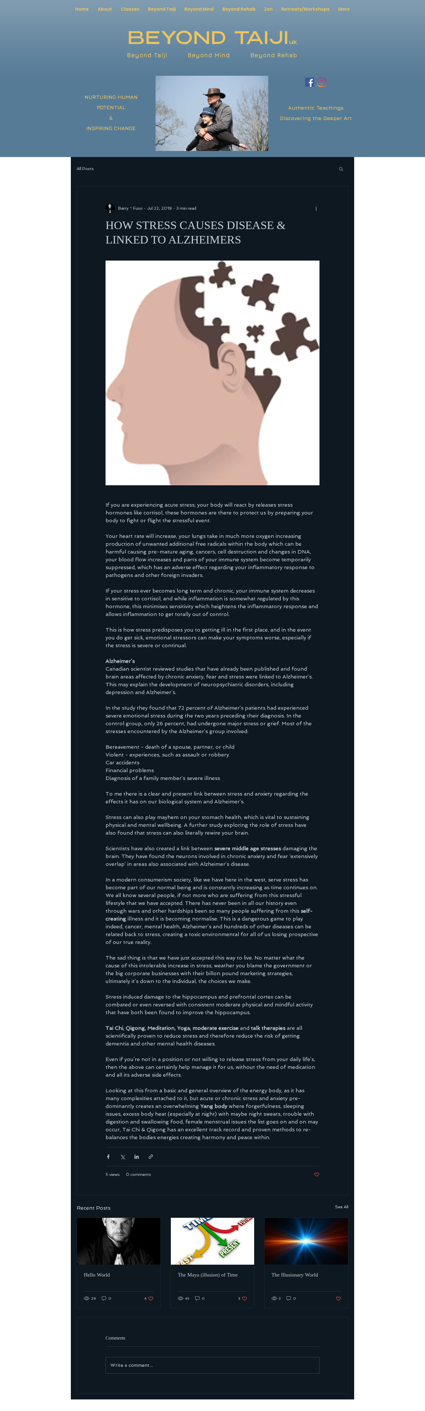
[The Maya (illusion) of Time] (212, 1241)
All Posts (85, 168)
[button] (341, 168)
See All (341, 1207)
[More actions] (316, 208)
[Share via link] (151, 1156)
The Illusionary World (294, 1275)
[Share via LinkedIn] (136, 1156)
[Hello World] (118, 1241)
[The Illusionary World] (306, 1241)
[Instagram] (321, 82)
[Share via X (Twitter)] (122, 1156)
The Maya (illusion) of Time (208, 1275)
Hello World (97, 1275)
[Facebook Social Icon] (309, 82)
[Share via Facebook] (108, 1156)
